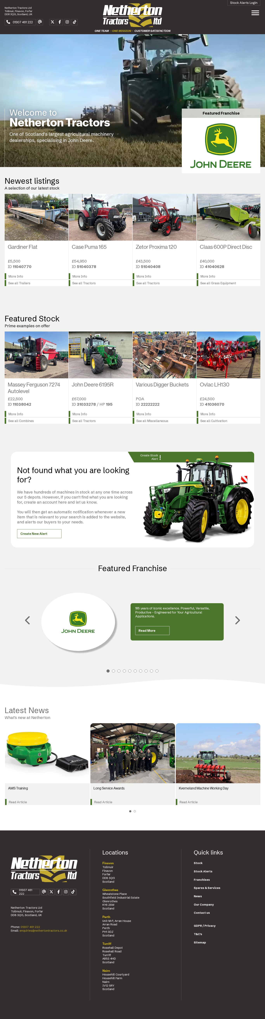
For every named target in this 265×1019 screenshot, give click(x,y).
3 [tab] (118, 671)
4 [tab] (124, 671)
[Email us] (40, 22)
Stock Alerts (203, 871)
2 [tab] (113, 671)
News (198, 896)
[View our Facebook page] (60, 22)
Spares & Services (207, 888)
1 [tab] (108, 671)
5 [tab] (129, 671)
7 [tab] (140, 671)
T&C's (198, 934)
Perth (106, 917)
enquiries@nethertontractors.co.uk (43, 930)
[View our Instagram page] (67, 22)
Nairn (106, 971)
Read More (147, 631)
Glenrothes (110, 890)
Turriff (106, 944)
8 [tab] (146, 671)
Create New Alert (33, 534)
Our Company (204, 904)
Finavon (108, 863)
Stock (198, 863)
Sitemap (200, 942)
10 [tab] (156, 671)
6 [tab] (135, 671)
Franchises (202, 880)
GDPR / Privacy (205, 926)
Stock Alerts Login (243, 3)
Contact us (202, 913)
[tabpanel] (132, 621)
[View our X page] (52, 22)
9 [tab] (151, 671)
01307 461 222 (30, 927)
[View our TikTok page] (74, 22)
